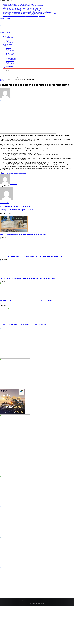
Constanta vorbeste (10, 49)
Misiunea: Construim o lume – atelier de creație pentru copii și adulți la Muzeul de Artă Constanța (25, 10)
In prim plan (8, 48)
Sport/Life (8, 41)
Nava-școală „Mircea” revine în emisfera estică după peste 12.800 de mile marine (21, 14)
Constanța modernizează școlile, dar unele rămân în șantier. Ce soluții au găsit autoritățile (23, 5)
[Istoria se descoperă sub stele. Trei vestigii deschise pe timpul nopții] (14, 231)
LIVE (4, 67)
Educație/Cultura (9, 37)
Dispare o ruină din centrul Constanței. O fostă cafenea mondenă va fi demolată (21, 7)
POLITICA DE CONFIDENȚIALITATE (32, 600)
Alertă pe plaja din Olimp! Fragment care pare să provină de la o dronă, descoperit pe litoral (24, 16)
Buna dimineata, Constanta (12, 46)
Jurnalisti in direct (10, 50)
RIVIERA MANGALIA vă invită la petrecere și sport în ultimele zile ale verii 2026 (22, 8)
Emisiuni (5, 45)
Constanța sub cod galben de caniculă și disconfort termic (13, 173)
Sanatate (8, 40)
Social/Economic (8, 42)
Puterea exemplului (10, 63)
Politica (7, 39)
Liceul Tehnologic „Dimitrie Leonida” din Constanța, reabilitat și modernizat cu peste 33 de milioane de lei (27, 12)
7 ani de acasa (9, 57)
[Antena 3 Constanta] (5, 18)
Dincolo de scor (9, 52)
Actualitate (7, 36)
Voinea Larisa (13, 97)
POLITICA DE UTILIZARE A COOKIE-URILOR (52, 600)
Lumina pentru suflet (10, 64)
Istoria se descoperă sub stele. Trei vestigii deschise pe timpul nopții (18, 4)
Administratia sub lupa (11, 58)
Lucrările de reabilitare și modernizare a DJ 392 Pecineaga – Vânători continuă (21, 9)
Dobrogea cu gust (10, 54)
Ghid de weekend (10, 53)
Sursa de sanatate (10, 55)
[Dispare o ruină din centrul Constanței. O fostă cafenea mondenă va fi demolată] (14, 275)
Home (4, 35)
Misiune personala (10, 61)
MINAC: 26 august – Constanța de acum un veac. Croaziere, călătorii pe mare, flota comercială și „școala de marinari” (30, 13)
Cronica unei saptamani (11, 59)
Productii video (9, 66)
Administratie (7, 44)
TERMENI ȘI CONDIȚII (16, 600)
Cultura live (8, 62)
